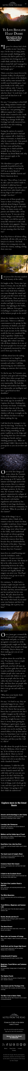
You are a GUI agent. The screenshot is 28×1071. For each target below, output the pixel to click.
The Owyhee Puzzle (7, 976)
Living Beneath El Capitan (9, 956)
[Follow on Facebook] (7, 1045)
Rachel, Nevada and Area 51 (10, 917)
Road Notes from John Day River (11, 844)
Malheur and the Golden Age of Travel (13, 834)
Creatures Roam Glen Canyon (10, 864)
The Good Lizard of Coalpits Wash (12, 854)
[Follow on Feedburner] (10, 1045)
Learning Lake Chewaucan (9, 824)
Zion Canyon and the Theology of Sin (12, 986)
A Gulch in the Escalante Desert (11, 874)
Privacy (14, 1050)
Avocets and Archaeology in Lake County (14, 815)
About (5, 1048)
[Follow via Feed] (3, 1045)
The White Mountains (7, 895)
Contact (20, 1048)
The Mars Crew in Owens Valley (11, 996)
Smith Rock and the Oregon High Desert (13, 946)
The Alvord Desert (6, 926)
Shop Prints (12, 1048)
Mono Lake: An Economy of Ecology (12, 936)
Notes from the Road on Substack (14, 1037)
